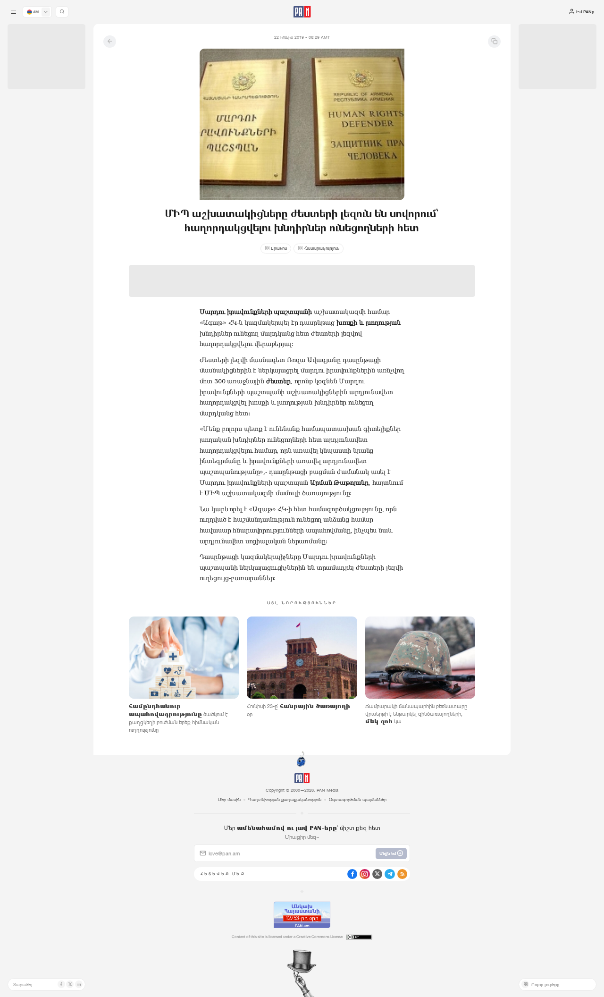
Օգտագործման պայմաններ (357, 799)
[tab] (379, 205)
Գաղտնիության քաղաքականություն (284, 799)
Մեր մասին (229, 799)
